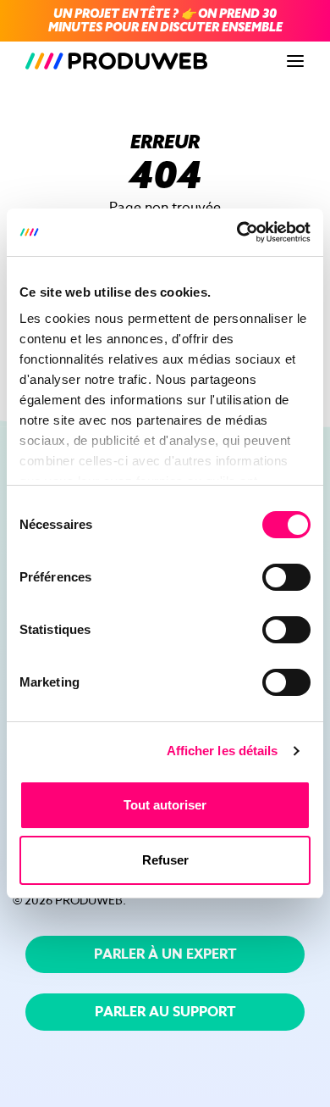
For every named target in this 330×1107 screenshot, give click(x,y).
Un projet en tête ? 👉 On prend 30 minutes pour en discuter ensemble (165, 21)
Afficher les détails (222, 750)
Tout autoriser (165, 805)
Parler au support (165, 1012)
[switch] (286, 577)
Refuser (165, 860)
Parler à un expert (165, 954)
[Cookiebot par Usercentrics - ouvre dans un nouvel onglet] (237, 232)
